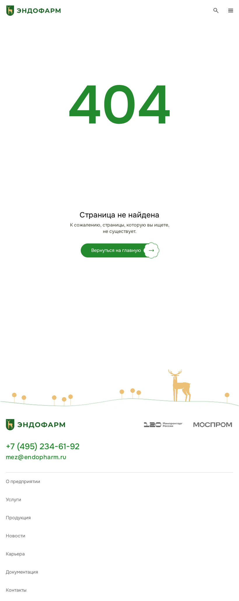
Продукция (18, 518)
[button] (180, 386)
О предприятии (23, 481)
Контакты (16, 590)
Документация (22, 572)
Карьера (15, 554)
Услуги (13, 500)
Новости (15, 536)
